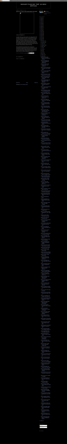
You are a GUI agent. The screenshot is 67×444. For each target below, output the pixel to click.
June (42, 49)
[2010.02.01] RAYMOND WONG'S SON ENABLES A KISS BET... (45, 58)
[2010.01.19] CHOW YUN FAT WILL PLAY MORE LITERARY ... (45, 203)
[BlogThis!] (30, 53)
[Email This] (29, 53)
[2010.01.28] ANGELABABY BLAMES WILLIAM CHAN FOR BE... (45, 103)
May (42, 50)
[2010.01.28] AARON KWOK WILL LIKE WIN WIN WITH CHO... (45, 107)
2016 (41, 31)
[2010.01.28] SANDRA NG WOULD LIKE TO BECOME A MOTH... (45, 100)
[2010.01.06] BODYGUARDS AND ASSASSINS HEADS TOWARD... (45, 369)
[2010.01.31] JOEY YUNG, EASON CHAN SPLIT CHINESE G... (45, 65)
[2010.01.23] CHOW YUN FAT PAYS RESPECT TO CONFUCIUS (45, 157)
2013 (41, 35)
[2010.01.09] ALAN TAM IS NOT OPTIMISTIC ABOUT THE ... (45, 316)
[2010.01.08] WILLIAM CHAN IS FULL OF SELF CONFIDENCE (46, 337)
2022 (41, 23)
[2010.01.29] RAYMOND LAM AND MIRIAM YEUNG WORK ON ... (45, 81)
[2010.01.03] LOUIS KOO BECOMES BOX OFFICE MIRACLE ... (45, 411)
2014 (41, 34)
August (42, 46)
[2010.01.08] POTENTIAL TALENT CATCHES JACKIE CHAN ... (45, 334)
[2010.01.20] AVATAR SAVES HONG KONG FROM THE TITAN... (45, 194)
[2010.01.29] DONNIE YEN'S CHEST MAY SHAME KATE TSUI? (45, 93)
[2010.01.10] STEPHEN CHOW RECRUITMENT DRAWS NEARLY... (45, 299)
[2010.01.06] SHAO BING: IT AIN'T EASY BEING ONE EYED (45, 379)
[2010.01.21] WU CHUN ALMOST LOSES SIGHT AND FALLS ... (45, 182)
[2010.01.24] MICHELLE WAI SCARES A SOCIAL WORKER (45, 135)
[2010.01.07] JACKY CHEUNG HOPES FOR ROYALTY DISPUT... (45, 364)
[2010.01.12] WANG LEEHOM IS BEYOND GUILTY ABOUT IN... (46, 287)
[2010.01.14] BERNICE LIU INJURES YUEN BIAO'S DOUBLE (45, 242)
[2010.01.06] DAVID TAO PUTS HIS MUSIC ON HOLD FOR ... (46, 373)
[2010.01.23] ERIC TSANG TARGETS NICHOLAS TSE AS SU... (45, 147)
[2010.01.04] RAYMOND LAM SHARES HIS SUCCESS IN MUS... (45, 404)
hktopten (47, 11)
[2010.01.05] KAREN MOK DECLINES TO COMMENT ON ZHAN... (45, 390)
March (42, 53)
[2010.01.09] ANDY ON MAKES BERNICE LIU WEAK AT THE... (46, 326)
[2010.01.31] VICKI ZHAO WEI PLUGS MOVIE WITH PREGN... (45, 71)
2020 (41, 26)
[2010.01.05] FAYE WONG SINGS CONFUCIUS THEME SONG (46, 384)
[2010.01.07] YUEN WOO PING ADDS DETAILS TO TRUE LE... (46, 354)
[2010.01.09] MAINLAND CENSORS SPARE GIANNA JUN (45, 305)
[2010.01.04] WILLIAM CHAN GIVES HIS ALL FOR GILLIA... (45, 400)
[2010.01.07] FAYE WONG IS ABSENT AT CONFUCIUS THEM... (45, 348)
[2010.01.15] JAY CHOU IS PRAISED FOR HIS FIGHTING (45, 231)
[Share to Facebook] (32, 53)
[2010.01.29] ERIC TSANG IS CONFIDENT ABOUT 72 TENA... (45, 84)
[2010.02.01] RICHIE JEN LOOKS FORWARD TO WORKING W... (45, 61)
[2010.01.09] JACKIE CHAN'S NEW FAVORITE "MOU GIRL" (45, 322)
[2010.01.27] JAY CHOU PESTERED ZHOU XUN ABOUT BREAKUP (45, 110)
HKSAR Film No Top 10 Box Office (33, 5)
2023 (41, 22)
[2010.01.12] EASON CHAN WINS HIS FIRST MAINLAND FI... (45, 277)
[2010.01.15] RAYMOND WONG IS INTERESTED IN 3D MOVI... (46, 224)
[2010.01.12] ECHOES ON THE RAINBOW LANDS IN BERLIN (46, 280)
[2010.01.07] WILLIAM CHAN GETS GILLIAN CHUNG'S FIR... (45, 358)
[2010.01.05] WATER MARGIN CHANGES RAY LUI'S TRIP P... (45, 394)
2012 (41, 37)
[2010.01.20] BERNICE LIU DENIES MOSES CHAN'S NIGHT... (45, 200)
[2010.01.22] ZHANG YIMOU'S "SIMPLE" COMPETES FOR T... (46, 167)
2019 (41, 27)
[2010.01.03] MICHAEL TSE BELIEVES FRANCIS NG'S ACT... (45, 414)
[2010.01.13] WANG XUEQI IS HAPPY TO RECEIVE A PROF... (45, 264)
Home (27, 82)
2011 (41, 38)
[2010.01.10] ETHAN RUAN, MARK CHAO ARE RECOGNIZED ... (45, 302)
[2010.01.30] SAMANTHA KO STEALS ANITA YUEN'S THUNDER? (45, 77)
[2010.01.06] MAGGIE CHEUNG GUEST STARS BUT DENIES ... (45, 309)
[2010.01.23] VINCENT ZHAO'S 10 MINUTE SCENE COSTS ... (46, 144)
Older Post (36, 82)
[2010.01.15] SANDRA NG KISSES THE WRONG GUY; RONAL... (46, 227)
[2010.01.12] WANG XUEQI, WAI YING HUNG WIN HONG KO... (45, 284)
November (42, 42)
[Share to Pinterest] (33, 53)
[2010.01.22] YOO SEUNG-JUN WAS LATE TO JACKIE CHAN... (46, 161)
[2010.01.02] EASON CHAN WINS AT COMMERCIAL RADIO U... (45, 417)
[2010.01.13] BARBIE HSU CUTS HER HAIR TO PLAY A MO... (46, 261)
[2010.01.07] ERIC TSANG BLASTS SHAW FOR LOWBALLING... (45, 344)
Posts (42, 425)
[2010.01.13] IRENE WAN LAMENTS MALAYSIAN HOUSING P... (45, 257)
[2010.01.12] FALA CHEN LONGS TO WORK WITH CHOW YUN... (45, 273)
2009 (41, 420)
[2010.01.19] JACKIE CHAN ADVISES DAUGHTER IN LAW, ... (45, 206)
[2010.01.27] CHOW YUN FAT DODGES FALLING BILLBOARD (45, 114)
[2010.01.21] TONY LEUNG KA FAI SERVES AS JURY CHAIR (45, 186)
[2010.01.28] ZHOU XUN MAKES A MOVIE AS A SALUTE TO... (45, 97)
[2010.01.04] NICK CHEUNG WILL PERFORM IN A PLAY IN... (45, 397)
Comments (42, 427)
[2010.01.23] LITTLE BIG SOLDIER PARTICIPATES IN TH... (46, 150)
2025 (41, 19)
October (42, 43)
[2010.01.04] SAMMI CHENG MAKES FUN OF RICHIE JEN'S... (45, 407)
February (42, 54)
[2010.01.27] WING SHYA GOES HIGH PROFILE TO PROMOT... (45, 117)
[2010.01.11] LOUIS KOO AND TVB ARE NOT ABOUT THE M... (45, 293)
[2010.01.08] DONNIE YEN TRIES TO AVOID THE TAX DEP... (45, 341)
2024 (41, 20)
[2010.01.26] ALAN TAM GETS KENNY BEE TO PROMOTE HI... (46, 130)
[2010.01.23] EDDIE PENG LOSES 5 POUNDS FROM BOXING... (45, 154)
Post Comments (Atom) (24, 84)
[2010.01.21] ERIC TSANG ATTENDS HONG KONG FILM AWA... (45, 179)
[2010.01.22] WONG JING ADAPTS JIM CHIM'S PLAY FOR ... (45, 164)
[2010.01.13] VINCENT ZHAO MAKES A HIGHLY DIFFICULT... (45, 268)
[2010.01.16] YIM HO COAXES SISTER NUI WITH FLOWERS (45, 220)
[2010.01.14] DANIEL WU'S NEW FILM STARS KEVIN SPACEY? (45, 236)
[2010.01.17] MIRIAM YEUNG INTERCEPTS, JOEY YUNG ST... (45, 212)
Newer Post (18, 82)
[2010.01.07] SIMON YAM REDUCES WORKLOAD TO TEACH (45, 351)
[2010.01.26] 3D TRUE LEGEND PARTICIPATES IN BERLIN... (45, 123)
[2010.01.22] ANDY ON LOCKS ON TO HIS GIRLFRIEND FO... (45, 171)
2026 (41, 18)
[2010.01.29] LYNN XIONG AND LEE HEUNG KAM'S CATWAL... (46, 87)
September (43, 45)
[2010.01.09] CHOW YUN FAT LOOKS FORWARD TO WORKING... (45, 312)
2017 (41, 30)
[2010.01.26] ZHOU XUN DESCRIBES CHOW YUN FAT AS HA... (45, 126)
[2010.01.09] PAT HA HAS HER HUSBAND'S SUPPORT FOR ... (46, 319)
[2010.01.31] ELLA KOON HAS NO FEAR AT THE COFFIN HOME (45, 68)
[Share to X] (31, 53)
